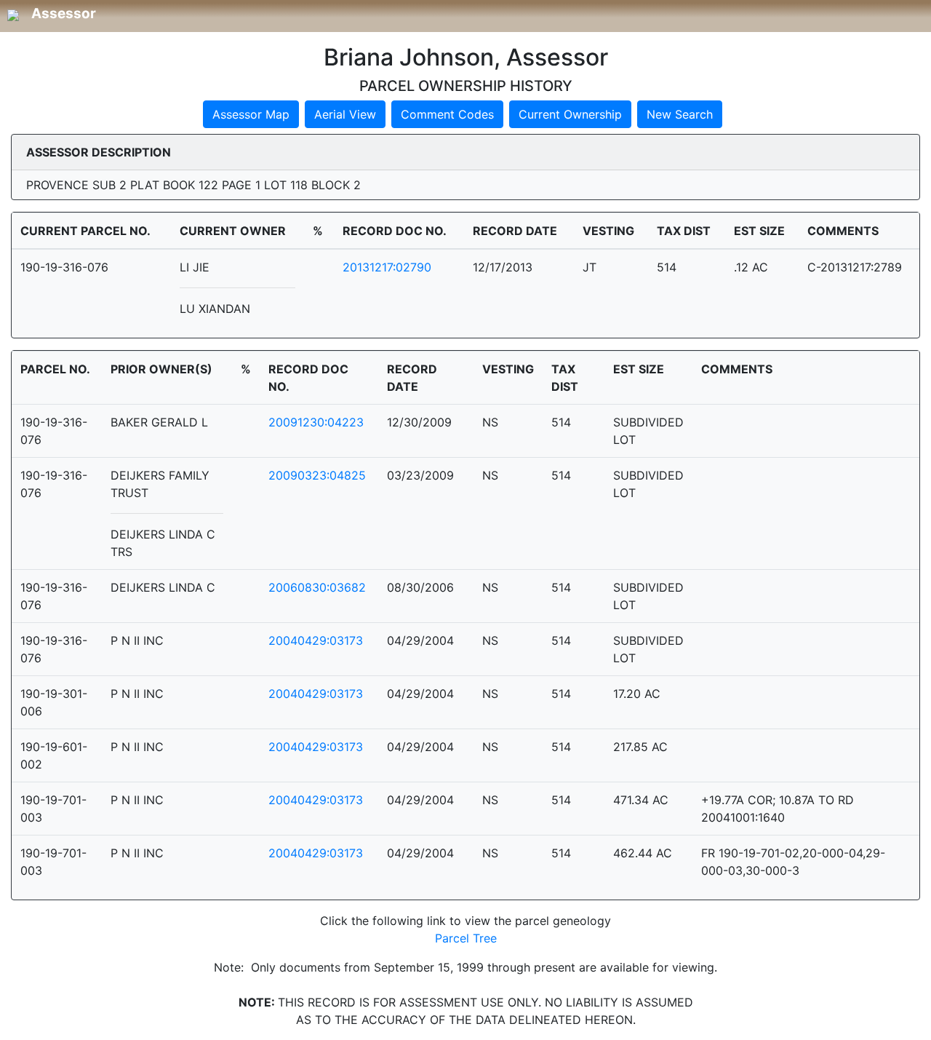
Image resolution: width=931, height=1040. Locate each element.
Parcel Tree (466, 938)
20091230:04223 (316, 422)
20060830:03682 (317, 587)
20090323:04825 (317, 475)
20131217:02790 (387, 267)
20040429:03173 (315, 640)
